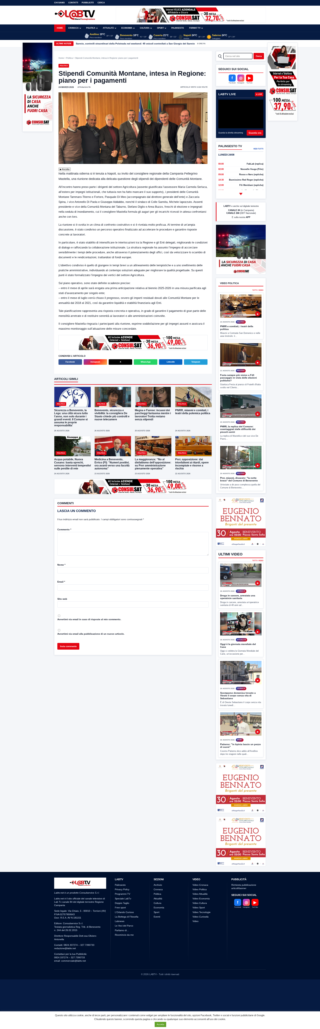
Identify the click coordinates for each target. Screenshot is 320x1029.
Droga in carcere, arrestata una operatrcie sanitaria (237, 597)
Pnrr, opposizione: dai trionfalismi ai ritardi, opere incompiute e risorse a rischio (192, 464)
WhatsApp (145, 362)
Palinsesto (177, 28)
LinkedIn (171, 362)
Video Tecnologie (201, 937)
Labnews (119, 946)
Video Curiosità (200, 941)
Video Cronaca (200, 909)
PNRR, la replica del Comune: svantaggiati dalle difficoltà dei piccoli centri (238, 429)
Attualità (108, 28)
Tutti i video (257, 290)
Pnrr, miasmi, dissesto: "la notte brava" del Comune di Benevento (239, 479)
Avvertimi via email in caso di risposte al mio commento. (89, 619)
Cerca (101, 2)
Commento (64, 529)
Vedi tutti (258, 149)
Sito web (62, 599)
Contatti (73, 2)
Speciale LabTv (123, 923)
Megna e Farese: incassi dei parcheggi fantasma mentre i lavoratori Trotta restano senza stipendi (153, 415)
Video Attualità (200, 918)
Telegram (195, 362)
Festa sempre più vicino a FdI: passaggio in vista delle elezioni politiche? (238, 378)
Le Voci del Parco (124, 950)
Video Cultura (199, 927)
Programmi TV (122, 918)
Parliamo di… (122, 955)
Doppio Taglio (122, 927)
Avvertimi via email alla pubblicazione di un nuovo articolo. (90, 633)
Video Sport (198, 932)
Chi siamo (59, 2)
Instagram (95, 362)
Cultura (145, 28)
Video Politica (199, 914)
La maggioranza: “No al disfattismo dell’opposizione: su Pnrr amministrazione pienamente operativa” (153, 464)
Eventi (157, 941)
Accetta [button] (160, 1024)
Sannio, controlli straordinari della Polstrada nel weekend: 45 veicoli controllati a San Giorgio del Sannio (135, 43)
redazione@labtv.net (65, 973)
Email (61, 581)
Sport (160, 28)
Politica (90, 28)
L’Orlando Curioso (124, 937)
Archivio (158, 909)
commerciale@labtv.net (73, 985)
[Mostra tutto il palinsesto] (241, 193)
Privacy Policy (122, 914)
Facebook (70, 362)
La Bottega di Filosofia (126, 941)
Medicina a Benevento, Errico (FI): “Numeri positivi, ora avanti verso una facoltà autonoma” (112, 464)
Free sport (120, 932)
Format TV (194, 28)
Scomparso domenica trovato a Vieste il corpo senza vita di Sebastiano (238, 696)
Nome (61, 564)
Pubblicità (88, 2)
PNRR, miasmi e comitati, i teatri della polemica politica (192, 412)
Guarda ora (255, 132)
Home (60, 28)
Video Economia (201, 923)
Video (195, 946)
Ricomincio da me (124, 959)
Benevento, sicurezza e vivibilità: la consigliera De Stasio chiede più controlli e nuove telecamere (112, 415)
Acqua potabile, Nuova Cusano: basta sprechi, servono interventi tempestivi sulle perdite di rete (72, 464)
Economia (126, 28)
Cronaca (73, 28)
